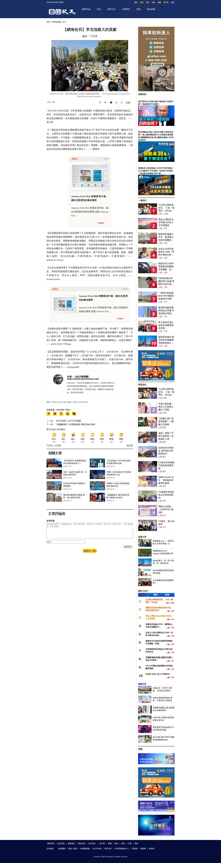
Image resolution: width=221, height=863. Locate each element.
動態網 (143, 849)
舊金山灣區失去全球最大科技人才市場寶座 (166, 222)
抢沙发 (130, 445)
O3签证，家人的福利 (166, 522)
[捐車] (156, 380)
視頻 (138, 9)
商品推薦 (151, 9)
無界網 (151, 849)
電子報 (166, 2)
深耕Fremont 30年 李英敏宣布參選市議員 (166, 480)
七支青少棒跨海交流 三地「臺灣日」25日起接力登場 (166, 208)
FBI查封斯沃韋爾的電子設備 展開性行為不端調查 (166, 281)
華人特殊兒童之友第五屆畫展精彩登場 (166, 325)
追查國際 (61, 849)
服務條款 (71, 843)
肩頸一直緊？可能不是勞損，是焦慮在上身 (166, 436)
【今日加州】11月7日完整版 (68, 421)
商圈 (159, 2)
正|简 (128, 103)
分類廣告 (126, 9)
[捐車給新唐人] (156, 90)
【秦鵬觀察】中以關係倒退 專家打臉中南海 (75, 424)
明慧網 (134, 849)
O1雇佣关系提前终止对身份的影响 (166, 495)
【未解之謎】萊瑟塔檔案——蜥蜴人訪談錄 (166, 421)
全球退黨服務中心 (122, 849)
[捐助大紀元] (156, 811)
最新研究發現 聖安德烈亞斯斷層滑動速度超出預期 (166, 340)
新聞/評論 (86, 9)
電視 (135, 2)
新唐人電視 (72, 849)
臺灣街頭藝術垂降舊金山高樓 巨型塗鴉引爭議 (166, 310)
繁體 (172, 2)
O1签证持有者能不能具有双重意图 (166, 465)
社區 (99, 9)
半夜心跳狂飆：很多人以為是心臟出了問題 (166, 407)
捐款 (153, 2)
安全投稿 (91, 843)
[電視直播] (156, 835)
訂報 (141, 2)
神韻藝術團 (84, 849)
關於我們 (50, 843)
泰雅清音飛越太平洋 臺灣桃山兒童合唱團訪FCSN (166, 237)
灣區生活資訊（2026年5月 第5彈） (165, 509)
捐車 (147, 2)
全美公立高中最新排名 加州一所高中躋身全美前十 (166, 252)
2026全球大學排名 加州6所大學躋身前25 (166, 451)
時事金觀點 (56, 22)
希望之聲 (108, 849)
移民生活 (111, 9)
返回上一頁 (90, 551)
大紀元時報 (96, 849)
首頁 (48, 22)
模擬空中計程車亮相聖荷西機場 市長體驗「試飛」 (166, 266)
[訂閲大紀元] (156, 763)
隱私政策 (81, 843)
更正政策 (61, 843)
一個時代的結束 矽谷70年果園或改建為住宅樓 (166, 296)
